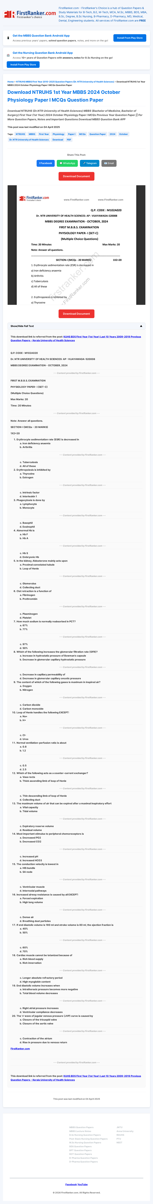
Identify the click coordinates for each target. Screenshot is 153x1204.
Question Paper (97, 134)
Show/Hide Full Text (22, 326)
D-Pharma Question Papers (83, 1161)
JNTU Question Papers (45, 1122)
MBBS (32, 134)
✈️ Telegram (90, 163)
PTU (119, 1139)
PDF (69, 139)
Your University (127, 1122)
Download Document (76, 176)
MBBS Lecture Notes (80, 1131)
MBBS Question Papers (81, 1127)
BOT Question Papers (80, 1154)
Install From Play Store (130, 37)
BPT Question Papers (80, 1150)
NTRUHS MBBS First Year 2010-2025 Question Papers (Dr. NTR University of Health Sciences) (65, 81)
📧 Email (109, 163)
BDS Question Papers (80, 1146)
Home (10, 81)
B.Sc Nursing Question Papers (85, 1135)
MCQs (82, 134)
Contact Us (84, 1171)
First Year (44, 134)
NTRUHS (20, 134)
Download (58, 139)
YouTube (82, 1184)
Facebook (71, 1184)
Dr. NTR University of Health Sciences (29, 139)
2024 (112, 134)
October (123, 134)
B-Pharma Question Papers (83, 1158)
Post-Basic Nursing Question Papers (88, 1139)
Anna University (125, 1131)
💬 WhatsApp (67, 163)
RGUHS (120, 1135)
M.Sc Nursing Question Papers (85, 1142)
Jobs (64, 1171)
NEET (119, 1142)
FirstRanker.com (20, 1048)
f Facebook (45, 163)
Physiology (58, 134)
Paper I (71, 134)
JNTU (120, 1127)
